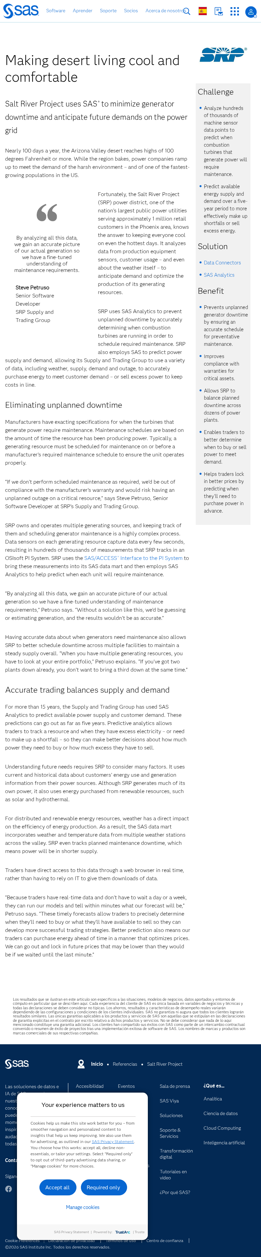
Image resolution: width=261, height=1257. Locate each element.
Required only (103, 1187)
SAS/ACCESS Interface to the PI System (133, 558)
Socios (131, 10)
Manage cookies (83, 1207)
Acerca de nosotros (165, 10)
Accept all (57, 1187)
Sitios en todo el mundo (202, 11)
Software (55, 10)
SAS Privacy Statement (113, 1141)
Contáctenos (218, 11)
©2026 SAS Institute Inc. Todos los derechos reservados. (57, 1247)
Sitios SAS (234, 11)
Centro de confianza (164, 1240)
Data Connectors (222, 263)
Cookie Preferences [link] (22, 1240)
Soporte (108, 10)
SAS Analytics (219, 275)
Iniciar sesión (251, 12)
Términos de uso (121, 1240)
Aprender (82, 10)
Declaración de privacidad (71, 1240)
